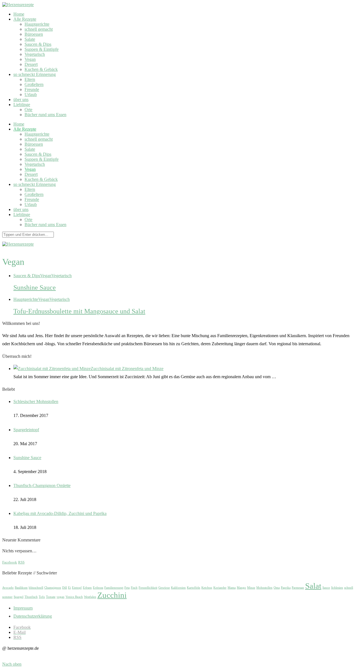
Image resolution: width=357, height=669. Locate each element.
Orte (28, 109)
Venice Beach (74, 596)
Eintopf (77, 587)
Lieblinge (21, 104)
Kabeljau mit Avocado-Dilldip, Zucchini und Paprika (60, 513)
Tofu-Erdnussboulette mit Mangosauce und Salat (79, 311)
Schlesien (337, 587)
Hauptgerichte (37, 24)
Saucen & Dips (38, 44)
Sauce (326, 587)
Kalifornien (178, 587)
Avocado (8, 587)
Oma (277, 587)
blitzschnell (36, 587)
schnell (348, 587)
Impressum (23, 608)
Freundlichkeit (148, 587)
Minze (251, 587)
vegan (60, 596)
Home (18, 14)
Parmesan (298, 587)
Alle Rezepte (24, 19)
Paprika (286, 587)
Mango (241, 587)
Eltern (30, 79)
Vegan (30, 59)
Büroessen (34, 34)
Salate (30, 39)
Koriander (219, 587)
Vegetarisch (35, 54)
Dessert (31, 64)
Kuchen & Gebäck (41, 69)
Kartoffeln (193, 587)
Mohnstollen (264, 587)
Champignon (52, 587)
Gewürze (164, 587)
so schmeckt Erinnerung (34, 74)
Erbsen (87, 587)
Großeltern (34, 84)
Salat (313, 585)
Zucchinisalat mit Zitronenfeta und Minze (127, 368)
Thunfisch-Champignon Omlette (42, 485)
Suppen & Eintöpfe (42, 49)
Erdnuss (98, 587)
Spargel (18, 596)
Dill (64, 587)
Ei (69, 587)
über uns (20, 99)
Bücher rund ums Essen (45, 114)
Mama (232, 587)
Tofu (42, 596)
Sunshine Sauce (34, 287)
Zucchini (112, 595)
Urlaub (31, 94)
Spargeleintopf (26, 429)
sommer (7, 596)
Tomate (51, 596)
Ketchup (206, 587)
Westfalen (90, 596)
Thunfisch (31, 596)
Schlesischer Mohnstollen (35, 401)
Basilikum (21, 587)
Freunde (32, 89)
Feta (127, 587)
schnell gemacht (39, 29)
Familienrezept (113, 587)
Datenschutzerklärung (32, 616)
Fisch (134, 587)
